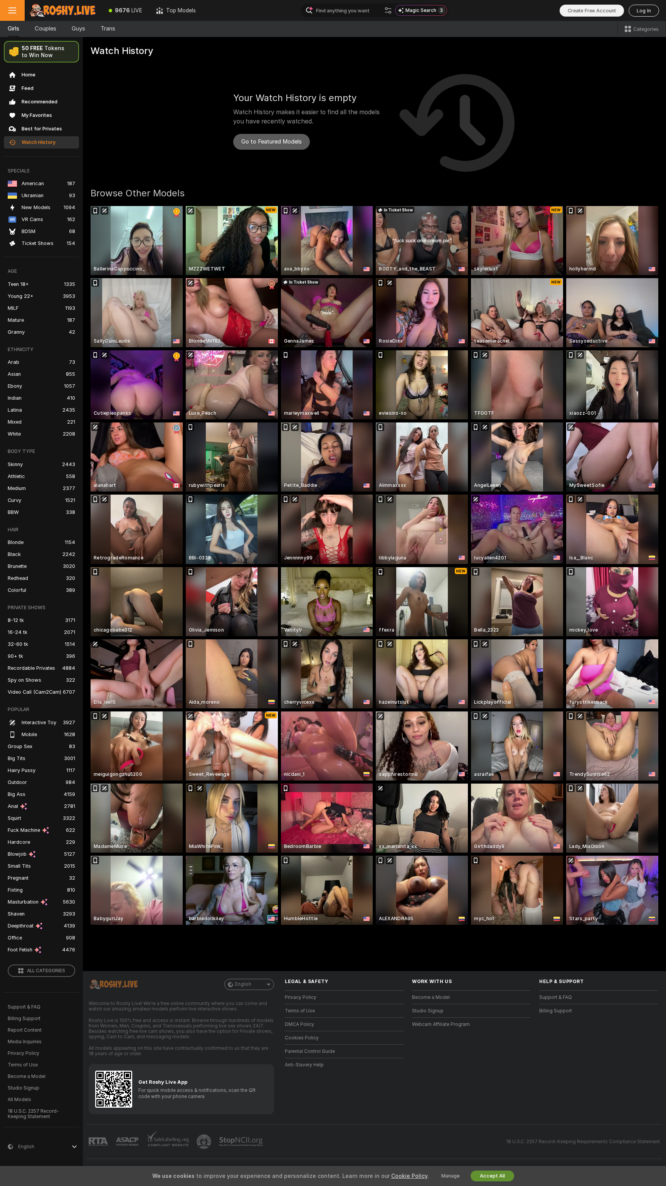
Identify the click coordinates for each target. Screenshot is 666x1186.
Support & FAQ (24, 1007)
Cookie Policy (409, 1176)
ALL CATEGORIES (46, 970)
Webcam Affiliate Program (441, 1024)
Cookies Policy (302, 1038)
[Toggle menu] (12, 10)
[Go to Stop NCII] (241, 1141)
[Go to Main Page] (63, 10)
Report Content (25, 1030)
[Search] (388, 10)
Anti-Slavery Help (304, 1065)
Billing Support (24, 1018)
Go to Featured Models (271, 141)
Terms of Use (23, 1065)
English (243, 984)
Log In (644, 11)
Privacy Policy (23, 1053)
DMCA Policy (299, 1024)
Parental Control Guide (310, 1051)
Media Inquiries (25, 1041)
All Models (19, 1099)
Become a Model (26, 1076)
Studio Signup (23, 1088)
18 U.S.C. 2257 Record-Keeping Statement (33, 1113)
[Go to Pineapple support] (205, 1141)
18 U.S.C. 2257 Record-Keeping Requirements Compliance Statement (583, 1141)
